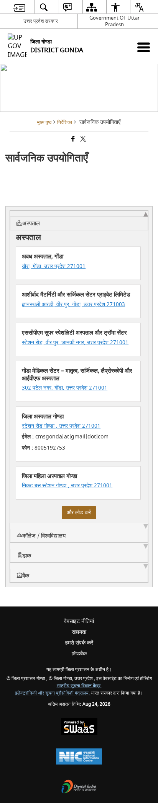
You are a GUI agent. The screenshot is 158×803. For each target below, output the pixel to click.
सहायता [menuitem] (79, 632)
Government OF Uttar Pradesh (114, 21)
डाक (26, 555)
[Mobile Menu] (143, 47)
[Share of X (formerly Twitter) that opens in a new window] (82, 140)
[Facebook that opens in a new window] (72, 140)
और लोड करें (79, 512)
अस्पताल (31, 223)
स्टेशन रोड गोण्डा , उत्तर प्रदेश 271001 (61, 426)
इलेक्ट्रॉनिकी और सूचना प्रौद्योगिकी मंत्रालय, (53, 693)
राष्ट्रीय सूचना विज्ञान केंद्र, (79, 686)
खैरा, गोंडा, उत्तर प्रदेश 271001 (54, 266)
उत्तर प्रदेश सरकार (40, 21)
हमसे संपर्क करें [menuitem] (79, 643)
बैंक (25, 575)
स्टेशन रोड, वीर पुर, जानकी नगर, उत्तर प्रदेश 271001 (75, 342)
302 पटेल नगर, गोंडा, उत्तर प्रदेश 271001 (64, 388)
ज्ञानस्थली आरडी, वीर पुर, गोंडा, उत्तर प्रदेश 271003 (73, 304)
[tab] (79, 220)
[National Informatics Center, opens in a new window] (79, 757)
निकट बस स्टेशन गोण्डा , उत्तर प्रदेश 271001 (67, 485)
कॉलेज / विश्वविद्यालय (44, 535)
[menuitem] (19, 7)
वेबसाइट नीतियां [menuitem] (79, 621)
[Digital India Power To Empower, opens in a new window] (79, 787)
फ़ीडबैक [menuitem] (79, 654)
